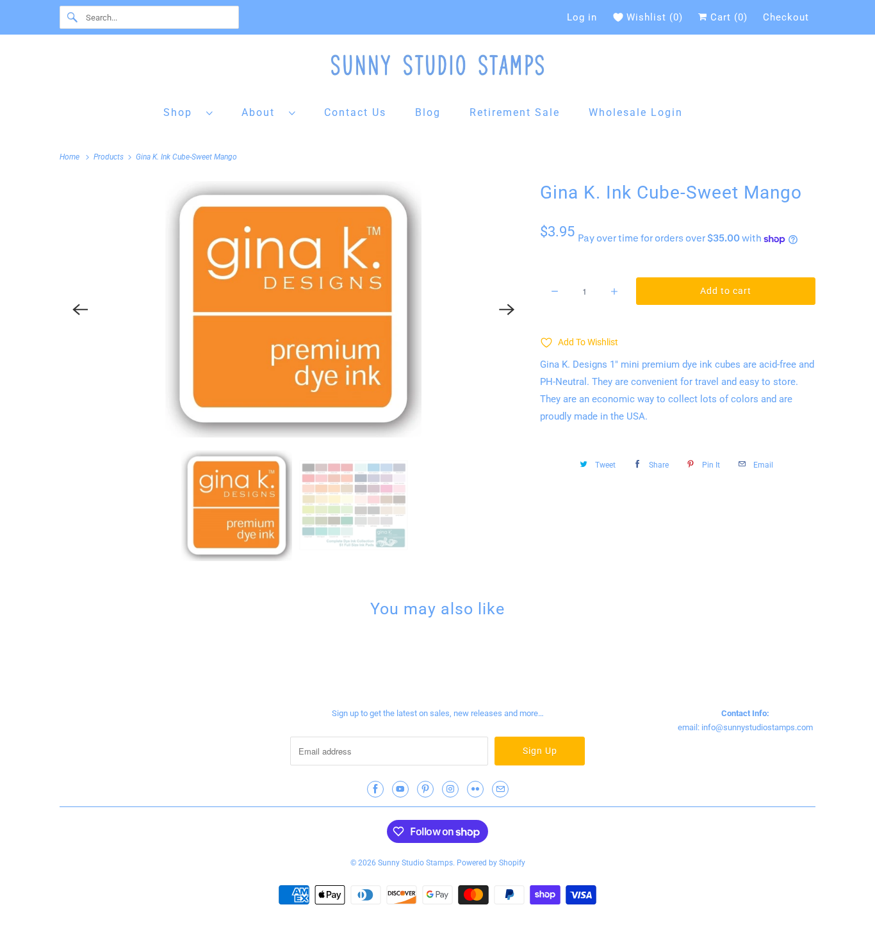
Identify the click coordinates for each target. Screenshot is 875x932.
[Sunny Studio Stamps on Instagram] (450, 789)
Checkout (786, 17)
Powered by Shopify (491, 862)
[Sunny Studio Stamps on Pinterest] (425, 789)
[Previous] (80, 309)
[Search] (72, 17)
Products (110, 156)
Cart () (727, 17)
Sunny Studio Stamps (415, 862)
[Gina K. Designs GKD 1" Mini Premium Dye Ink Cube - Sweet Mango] (293, 309)
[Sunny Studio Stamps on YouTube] (400, 789)
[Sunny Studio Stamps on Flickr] (475, 789)
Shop (181, 112)
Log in (582, 17)
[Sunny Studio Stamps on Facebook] (375, 789)
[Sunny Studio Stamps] (437, 68)
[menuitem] (188, 111)
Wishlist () (654, 17)
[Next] (507, 309)
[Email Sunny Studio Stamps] (500, 789)
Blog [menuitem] (428, 112)
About (261, 112)
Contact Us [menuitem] (355, 112)
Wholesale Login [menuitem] (636, 112)
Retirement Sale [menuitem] (515, 112)
